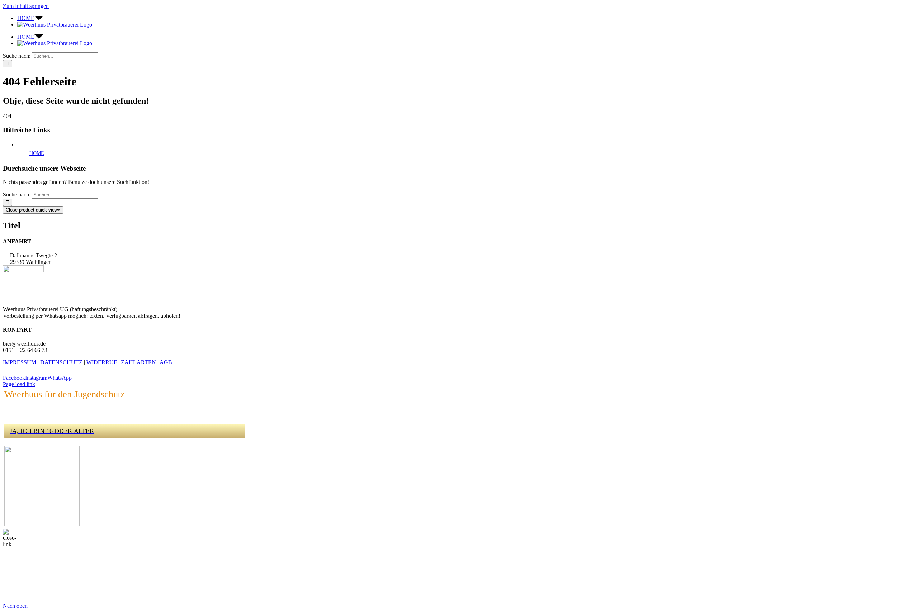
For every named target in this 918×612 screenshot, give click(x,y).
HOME (36, 153)
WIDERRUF (101, 362)
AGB (166, 362)
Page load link (19, 384)
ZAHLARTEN (138, 362)
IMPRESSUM (19, 362)
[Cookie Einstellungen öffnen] (56, 599)
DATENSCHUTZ (61, 362)
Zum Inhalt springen (26, 6)
